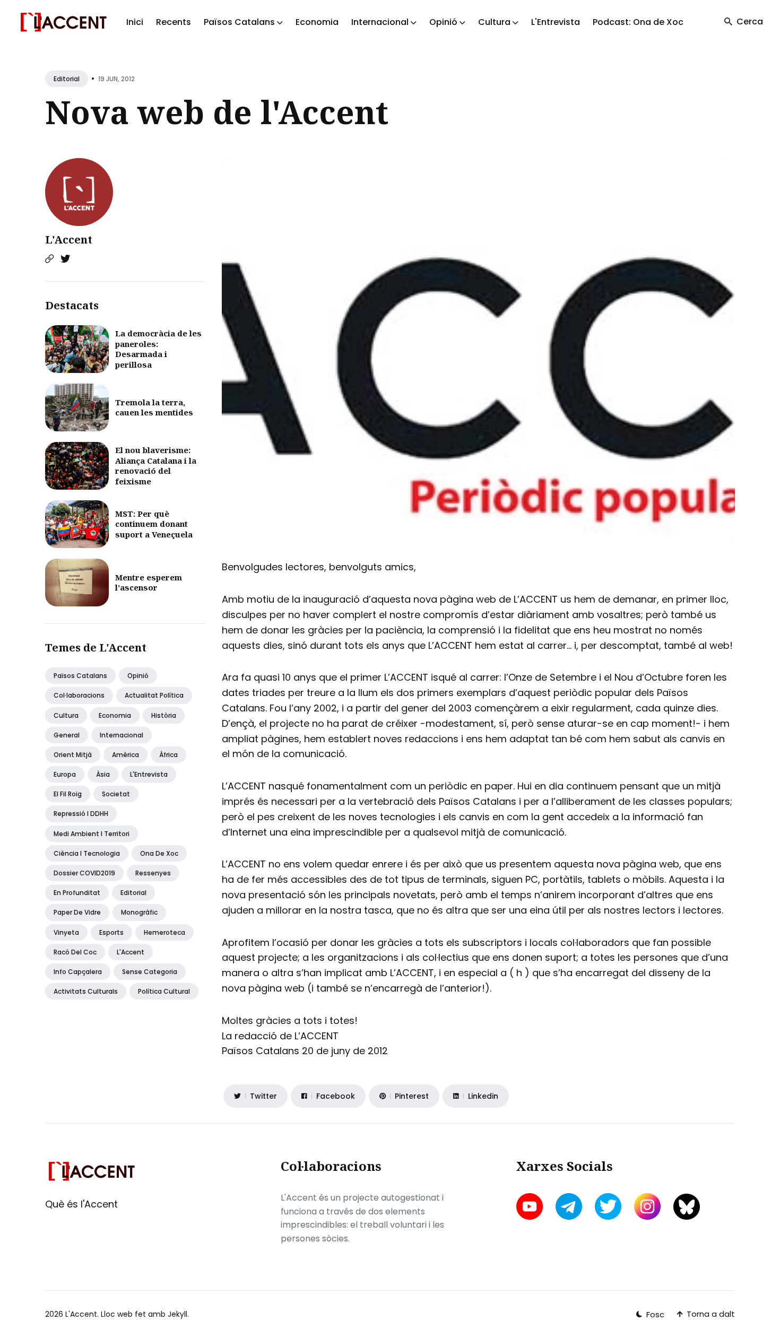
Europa (65, 774)
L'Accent (68, 239)
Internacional (121, 735)
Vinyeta (66, 932)
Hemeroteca (164, 932)
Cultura (66, 715)
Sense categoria (149, 971)
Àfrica (168, 754)
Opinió (138, 675)
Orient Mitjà (73, 754)
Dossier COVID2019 (84, 872)
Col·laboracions (79, 695)
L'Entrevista (555, 22)
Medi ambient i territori (91, 833)
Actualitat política (154, 695)
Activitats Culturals (86, 991)
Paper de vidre (77, 912)
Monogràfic (139, 912)
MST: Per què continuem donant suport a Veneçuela (154, 524)
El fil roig (68, 793)
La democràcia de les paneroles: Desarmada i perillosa (158, 349)
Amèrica (125, 754)
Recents (173, 22)
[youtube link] (530, 1206)
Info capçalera (78, 971)
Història (163, 715)
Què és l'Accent (81, 1204)
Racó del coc (75, 952)
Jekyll (177, 1314)
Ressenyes (153, 872)
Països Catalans (80, 675)
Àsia (103, 774)
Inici (134, 22)
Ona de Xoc (159, 853)
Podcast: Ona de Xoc (638, 22)
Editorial (67, 78)
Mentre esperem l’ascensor (148, 582)
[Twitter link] (65, 259)
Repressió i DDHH (81, 813)
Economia (317, 22)
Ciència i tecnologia (87, 853)
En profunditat (77, 892)
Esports (111, 932)
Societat (116, 793)
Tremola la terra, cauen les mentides (154, 407)
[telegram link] (568, 1206)
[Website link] (49, 259)
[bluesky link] (686, 1207)
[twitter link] (608, 1206)
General (67, 735)
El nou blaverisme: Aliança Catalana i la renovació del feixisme (155, 465)
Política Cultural (164, 991)
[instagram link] (647, 1206)
